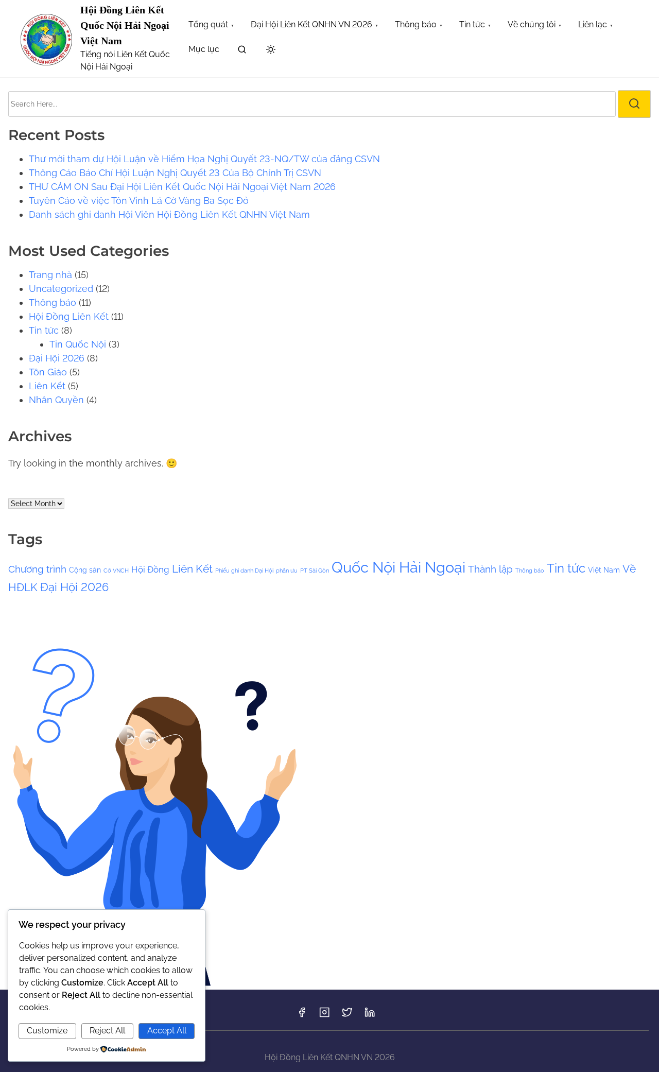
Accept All (166, 1030)
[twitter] (347, 1016)
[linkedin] (370, 1016)
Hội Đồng (150, 569)
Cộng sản (85, 569)
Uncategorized (61, 288)
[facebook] (302, 1016)
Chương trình (37, 569)
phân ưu (287, 570)
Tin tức (44, 330)
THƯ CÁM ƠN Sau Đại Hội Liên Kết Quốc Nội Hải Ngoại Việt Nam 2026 (182, 186)
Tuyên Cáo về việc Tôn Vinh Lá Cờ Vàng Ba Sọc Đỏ (139, 200)
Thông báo (52, 302)
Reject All (107, 1030)
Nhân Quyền (56, 399)
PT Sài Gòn (314, 570)
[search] (242, 51)
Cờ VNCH (116, 570)
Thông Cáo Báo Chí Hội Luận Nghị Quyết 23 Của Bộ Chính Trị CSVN (175, 172)
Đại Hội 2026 (56, 358)
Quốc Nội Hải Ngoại (398, 567)
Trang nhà (50, 274)
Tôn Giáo (48, 372)
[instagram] (324, 1016)
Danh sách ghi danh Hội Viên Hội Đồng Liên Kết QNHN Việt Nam (169, 214)
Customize (47, 1030)
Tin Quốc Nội (77, 344)
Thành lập (490, 569)
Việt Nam (604, 569)
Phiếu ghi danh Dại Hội (244, 570)
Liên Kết (47, 386)
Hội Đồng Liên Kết (69, 316)
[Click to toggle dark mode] (270, 50)
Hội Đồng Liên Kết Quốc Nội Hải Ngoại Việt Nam (124, 25)
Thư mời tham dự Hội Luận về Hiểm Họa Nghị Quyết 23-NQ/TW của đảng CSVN (204, 158)
